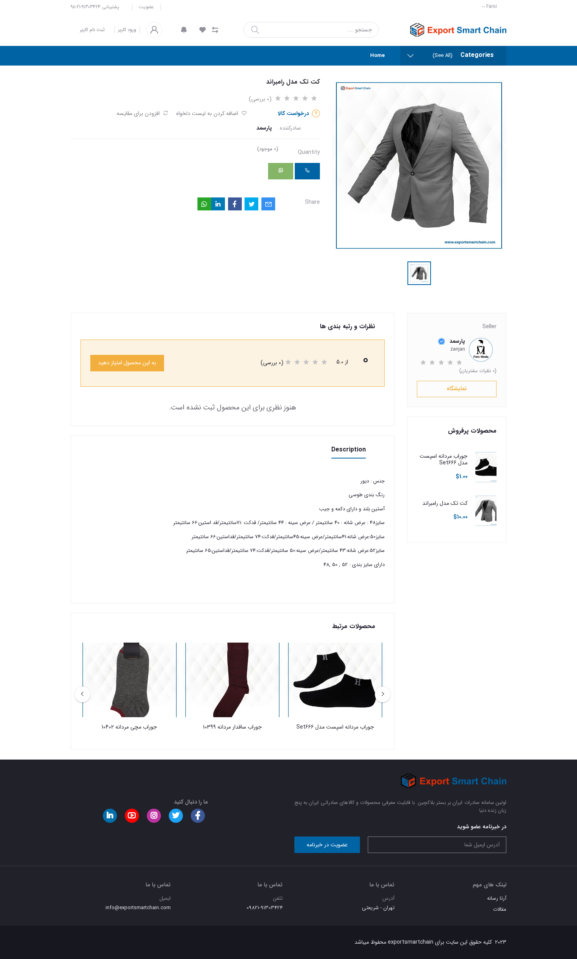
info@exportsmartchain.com (138, 908)
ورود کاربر (127, 29)
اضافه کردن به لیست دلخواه (208, 114)
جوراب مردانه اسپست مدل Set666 (443, 459)
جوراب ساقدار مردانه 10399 (232, 727)
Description (348, 450)
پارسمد (264, 128)
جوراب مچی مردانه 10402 (129, 727)
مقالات (499, 909)
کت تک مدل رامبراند (444, 503)
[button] (184, 29)
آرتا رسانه (496, 898)
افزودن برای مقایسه (139, 114)
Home (377, 55)
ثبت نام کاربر (92, 29)
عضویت (146, 7)
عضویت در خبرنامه (327, 844)
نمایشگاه (457, 388)
